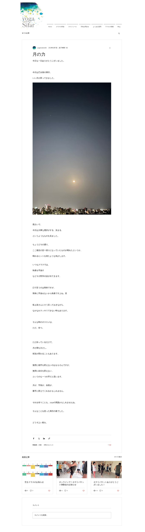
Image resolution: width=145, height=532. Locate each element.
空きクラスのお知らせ (34, 482)
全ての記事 (25, 33)
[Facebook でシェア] (34, 438)
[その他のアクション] (110, 48)
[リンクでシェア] (49, 438)
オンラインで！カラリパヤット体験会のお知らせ (71, 483)
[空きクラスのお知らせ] (37, 469)
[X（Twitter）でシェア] (39, 438)
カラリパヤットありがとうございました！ (106, 483)
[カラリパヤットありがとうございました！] (106, 469)
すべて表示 (118, 457)
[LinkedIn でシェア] (44, 438)
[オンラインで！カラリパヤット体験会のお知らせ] (72, 469)
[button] (119, 33)
